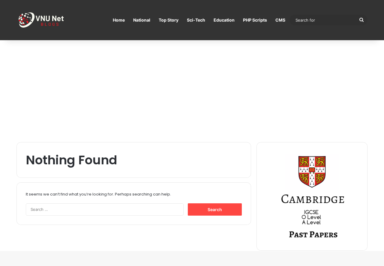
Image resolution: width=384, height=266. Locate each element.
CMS (280, 19)
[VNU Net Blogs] (41, 20)
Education (224, 19)
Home (119, 19)
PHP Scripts (255, 19)
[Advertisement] (192, 91)
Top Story (168, 19)
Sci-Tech (196, 19)
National (141, 19)
